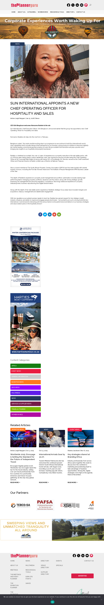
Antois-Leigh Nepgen (17, 118)
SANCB (28, 583)
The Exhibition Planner (14, 585)
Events (59, 561)
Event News (16, 371)
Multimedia (16, 393)
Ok (52, 602)
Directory (70, 12)
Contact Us (80, 12)
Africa (14, 366)
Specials (59, 565)
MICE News (16, 387)
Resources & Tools (57, 12)
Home (13, 12)
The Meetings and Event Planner (15, 577)
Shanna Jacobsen (74, 450)
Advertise (82, 576)
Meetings (14, 570)
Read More (14, 482)
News (17, 44)
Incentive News (18, 382)
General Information (20, 376)
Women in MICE (43, 12)
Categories (31, 12)
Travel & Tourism (18, 409)
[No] (101, 600)
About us (21, 12)
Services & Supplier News (21, 404)
